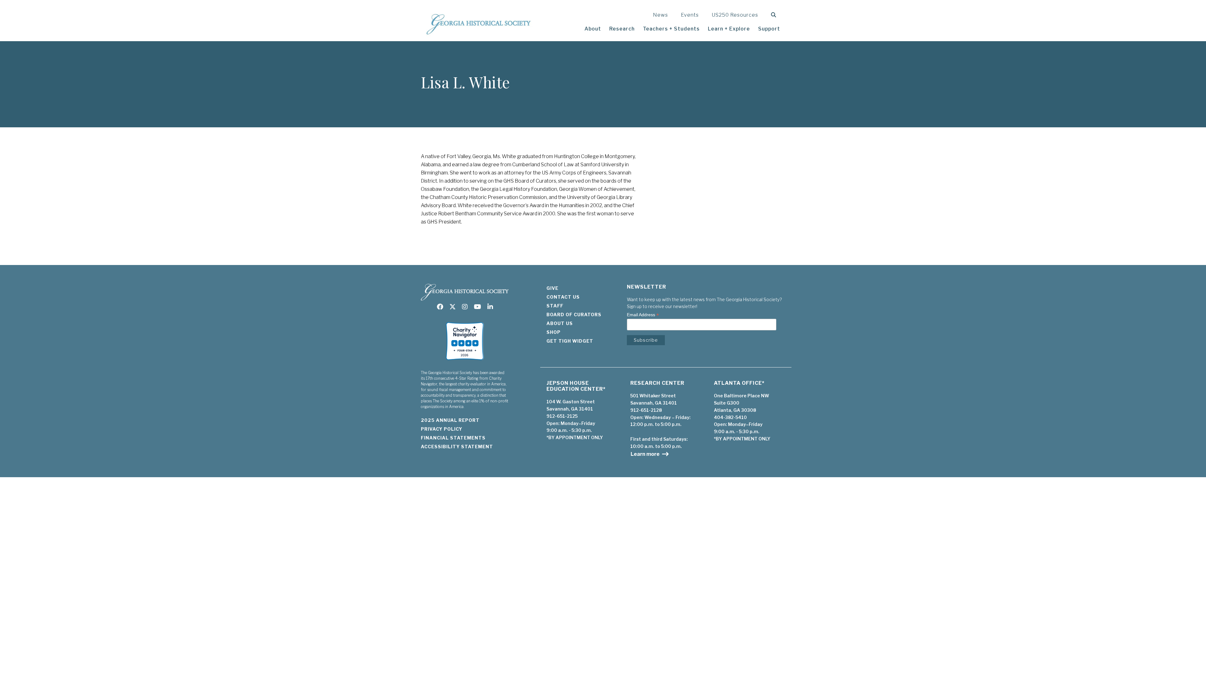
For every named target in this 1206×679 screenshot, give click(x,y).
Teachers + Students (671, 29)
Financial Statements (453, 437)
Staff (554, 305)
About (592, 29)
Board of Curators (573, 314)
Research (622, 29)
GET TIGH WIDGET (569, 341)
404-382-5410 (730, 417)
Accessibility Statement (457, 446)
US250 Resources (735, 15)
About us (559, 323)
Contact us (563, 297)
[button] (775, 15)
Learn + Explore (729, 29)
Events (690, 15)
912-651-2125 (562, 416)
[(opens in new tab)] (465, 362)
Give (552, 288)
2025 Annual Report (450, 420)
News (660, 15)
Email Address (643, 315)
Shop (553, 332)
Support (769, 29)
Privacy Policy (441, 429)
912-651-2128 (646, 410)
